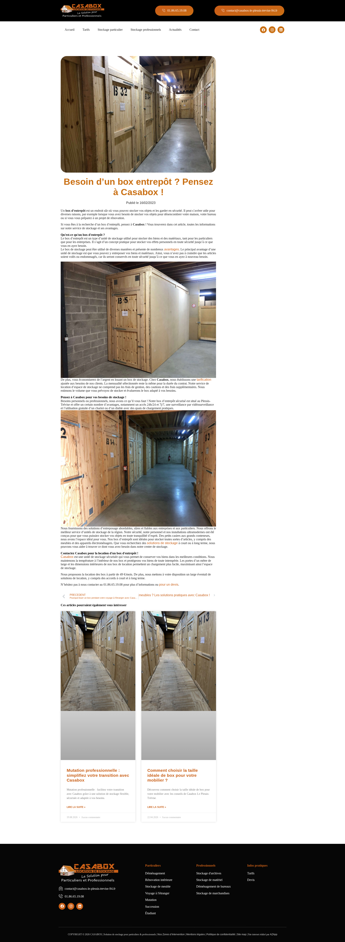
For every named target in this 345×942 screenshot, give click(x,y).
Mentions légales (195, 934)
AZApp (273, 934)
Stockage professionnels (146, 29)
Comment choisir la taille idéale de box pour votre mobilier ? (172, 775)
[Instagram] (272, 29)
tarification (204, 379)
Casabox (67, 556)
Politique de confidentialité (220, 934)
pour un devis (168, 584)
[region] (52, 904)
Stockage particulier (110, 29)
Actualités (175, 29)
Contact (194, 29)
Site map (241, 934)
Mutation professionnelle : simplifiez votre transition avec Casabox (98, 775)
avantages (171, 249)
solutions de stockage (162, 543)
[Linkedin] (281, 29)
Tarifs (86, 29)
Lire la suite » (76, 807)
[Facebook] (263, 29)
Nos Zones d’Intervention (171, 934)
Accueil (69, 29)
